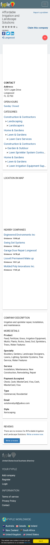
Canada (22, 526)
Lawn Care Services (20, 139)
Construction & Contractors (20, 117)
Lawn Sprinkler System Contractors (29, 152)
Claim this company (38, 27)
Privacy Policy (9, 501)
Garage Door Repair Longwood (20, 250)
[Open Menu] (45, 4)
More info (27, 543)
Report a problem (40, 12)
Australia (9, 526)
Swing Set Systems (14, 242)
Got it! (41, 541)
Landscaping (14, 121)
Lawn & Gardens (17, 134)
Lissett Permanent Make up (19, 258)
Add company (8, 475)
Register (6, 479)
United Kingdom (13, 534)
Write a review (12, 441)
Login (5, 484)
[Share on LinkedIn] (12, 33)
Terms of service (10, 496)
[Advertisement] (25, 63)
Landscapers (16, 125)
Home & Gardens (14, 130)
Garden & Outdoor (17, 148)
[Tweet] (8, 33)
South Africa (28, 530)
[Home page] (7, 4)
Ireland (33, 526)
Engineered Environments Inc (19, 234)
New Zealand (11, 530)
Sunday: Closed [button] (11, 106)
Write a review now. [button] (35, 434)
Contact (5, 505)
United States (32, 534)
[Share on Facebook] (3, 33)
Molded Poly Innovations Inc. (19, 266)
